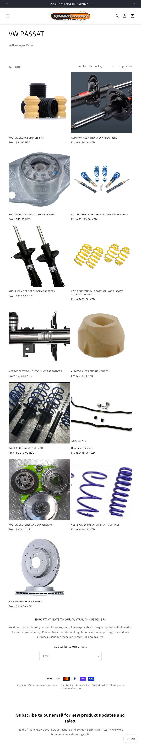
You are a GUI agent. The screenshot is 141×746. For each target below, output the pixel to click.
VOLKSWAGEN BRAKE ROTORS (25, 601)
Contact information (72, 688)
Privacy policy (82, 685)
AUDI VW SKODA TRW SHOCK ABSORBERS (94, 137)
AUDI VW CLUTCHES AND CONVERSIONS (31, 524)
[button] (7, 16)
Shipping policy (117, 685)
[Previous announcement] (6, 4)
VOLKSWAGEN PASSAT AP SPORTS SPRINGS (95, 524)
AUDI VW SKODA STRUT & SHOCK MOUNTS (32, 214)
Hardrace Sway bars (82, 447)
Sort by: (82, 66)
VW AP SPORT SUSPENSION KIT (26, 447)
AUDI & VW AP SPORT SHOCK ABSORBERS (32, 291)
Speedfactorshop (31, 685)
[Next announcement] (134, 4)
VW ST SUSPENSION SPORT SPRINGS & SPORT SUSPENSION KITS (97, 293)
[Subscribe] (97, 656)
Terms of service (99, 685)
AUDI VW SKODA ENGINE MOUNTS (90, 371)
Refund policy (67, 685)
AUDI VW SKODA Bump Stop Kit (26, 137)
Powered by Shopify (48, 685)
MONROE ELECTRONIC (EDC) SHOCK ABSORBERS (35, 371)
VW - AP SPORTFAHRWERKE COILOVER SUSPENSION (99, 214)
